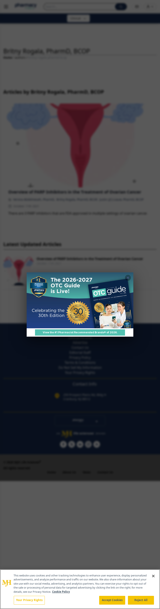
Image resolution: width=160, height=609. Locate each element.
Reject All (141, 600)
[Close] (153, 576)
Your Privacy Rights (29, 600)
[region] (80, 589)
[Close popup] (128, 278)
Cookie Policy (61, 592)
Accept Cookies (112, 600)
